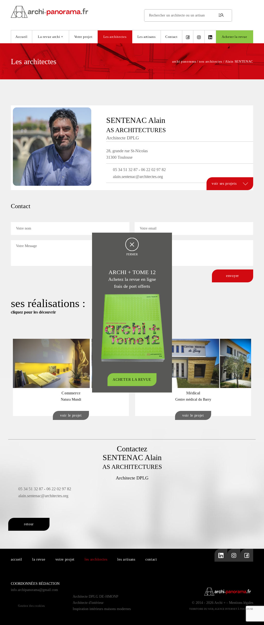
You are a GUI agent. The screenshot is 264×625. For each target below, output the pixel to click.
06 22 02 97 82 (153, 169)
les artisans (126, 559)
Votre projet (83, 37)
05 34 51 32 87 (125, 169)
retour (29, 524)
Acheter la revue (234, 37)
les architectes (96, 559)
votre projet (65, 559)
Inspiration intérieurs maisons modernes (102, 609)
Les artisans (146, 37)
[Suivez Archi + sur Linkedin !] (210, 36)
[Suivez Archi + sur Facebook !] (187, 36)
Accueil (21, 37)
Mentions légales (241, 603)
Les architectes (115, 37)
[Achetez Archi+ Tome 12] (132, 327)
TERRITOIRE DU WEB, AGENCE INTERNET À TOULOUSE (221, 609)
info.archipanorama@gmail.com (34, 590)
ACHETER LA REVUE (132, 380)
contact (151, 559)
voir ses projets (225, 183)
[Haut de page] (255, 616)
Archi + (220, 603)
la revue (38, 559)
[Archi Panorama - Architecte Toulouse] (132, 12)
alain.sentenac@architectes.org (138, 176)
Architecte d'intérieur (88, 603)
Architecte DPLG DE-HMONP (95, 596)
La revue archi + (50, 37)
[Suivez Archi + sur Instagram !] (198, 36)
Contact (171, 37)
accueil (16, 559)
